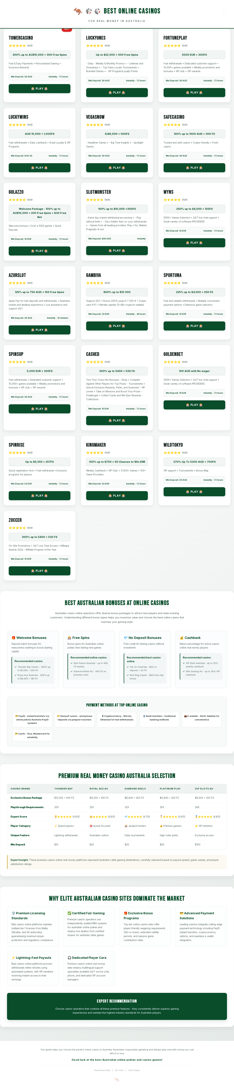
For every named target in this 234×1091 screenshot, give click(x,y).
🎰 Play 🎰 (39, 88)
